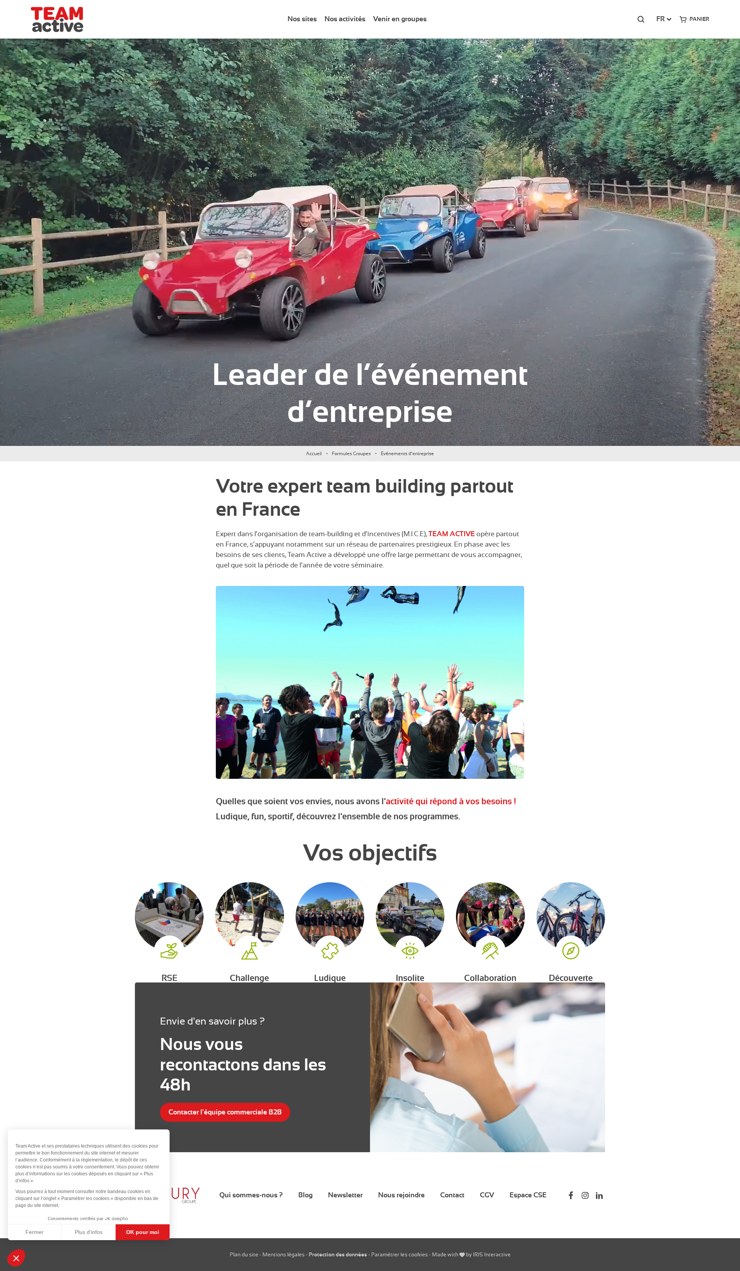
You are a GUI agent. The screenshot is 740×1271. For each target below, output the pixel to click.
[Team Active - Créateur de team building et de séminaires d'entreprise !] (57, 19)
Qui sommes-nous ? (251, 1195)
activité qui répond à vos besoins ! (451, 801)
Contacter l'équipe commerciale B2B (225, 1112)
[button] (16, 1258)
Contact (452, 1195)
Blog (305, 1195)
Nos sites (302, 19)
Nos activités (345, 19)
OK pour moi (142, 1232)
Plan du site (244, 1254)
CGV (487, 1195)
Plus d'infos (89, 1232)
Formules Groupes (351, 453)
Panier (699, 19)
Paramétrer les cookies (399, 1254)
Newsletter (345, 1195)
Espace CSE (528, 1195)
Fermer (34, 1232)
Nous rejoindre (401, 1195)
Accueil (314, 453)
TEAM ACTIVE (452, 534)
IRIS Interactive (492, 1254)
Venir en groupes (400, 19)
